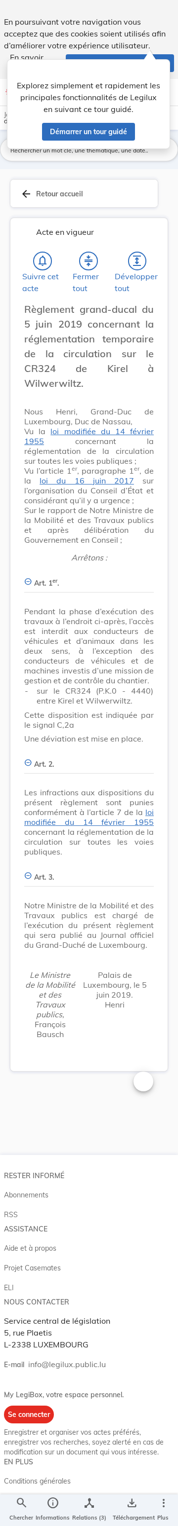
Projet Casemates (32, 1268)
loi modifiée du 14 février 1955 (89, 817)
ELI (9, 1287)
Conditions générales (37, 1481)
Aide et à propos (30, 1248)
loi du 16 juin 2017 (87, 480)
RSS (11, 1214)
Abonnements (26, 1195)
